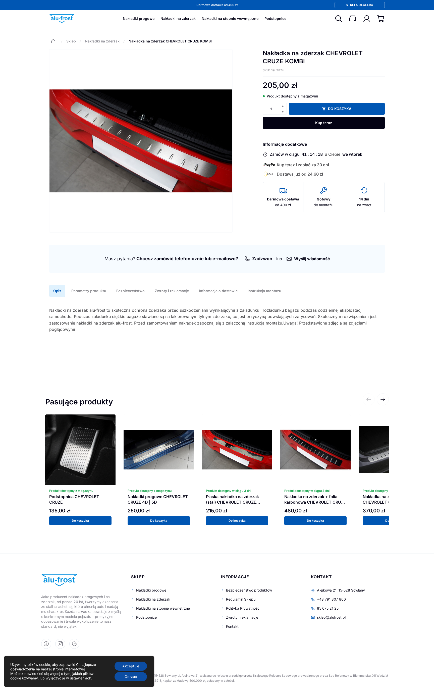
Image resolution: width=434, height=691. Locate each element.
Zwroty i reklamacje (172, 291)
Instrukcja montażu (264, 291)
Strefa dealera (359, 5)
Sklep (71, 41)
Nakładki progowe (138, 18)
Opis (57, 291)
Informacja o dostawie (218, 291)
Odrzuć (131, 676)
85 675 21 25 (328, 608)
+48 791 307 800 (331, 599)
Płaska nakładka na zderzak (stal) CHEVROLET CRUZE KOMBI (232, 502)
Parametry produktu (88, 291)
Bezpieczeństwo (130, 291)
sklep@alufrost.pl (331, 617)
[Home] (53, 41)
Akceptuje (130, 666)
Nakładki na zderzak (178, 18)
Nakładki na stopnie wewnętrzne (230, 18)
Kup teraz (323, 123)
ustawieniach (80, 678)
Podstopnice (275, 18)
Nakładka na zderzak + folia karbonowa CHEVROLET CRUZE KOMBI (315, 502)
